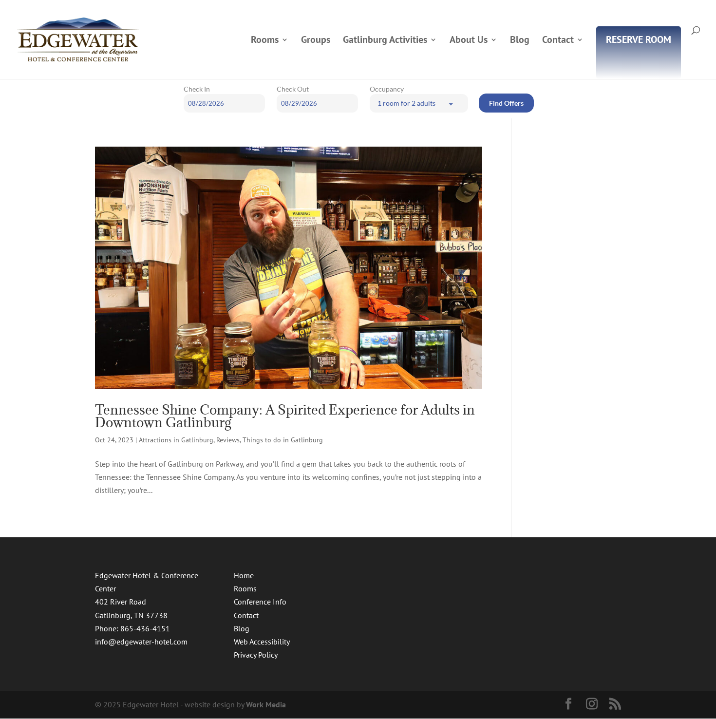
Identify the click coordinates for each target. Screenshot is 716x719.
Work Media (266, 704)
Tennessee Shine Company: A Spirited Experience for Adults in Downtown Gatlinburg (285, 416)
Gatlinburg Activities (385, 41)
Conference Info (260, 601)
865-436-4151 (145, 628)
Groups (315, 41)
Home (244, 575)
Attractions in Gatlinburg (176, 439)
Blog (519, 41)
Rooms (265, 41)
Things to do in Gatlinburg (283, 439)
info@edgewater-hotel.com (141, 641)
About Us (469, 41)
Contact (558, 41)
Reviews (228, 439)
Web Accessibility (262, 641)
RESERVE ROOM (638, 41)
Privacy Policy (256, 655)
